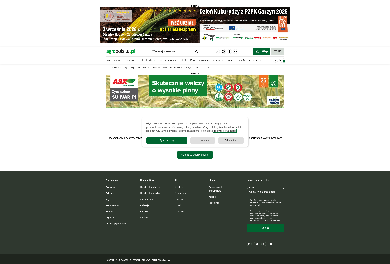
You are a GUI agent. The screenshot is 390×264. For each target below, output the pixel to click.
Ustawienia (203, 140)
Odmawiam (231, 140)
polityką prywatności (225, 130)
